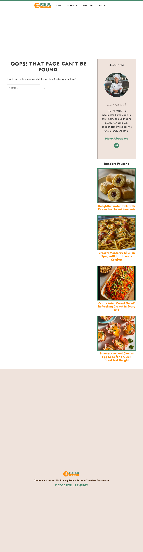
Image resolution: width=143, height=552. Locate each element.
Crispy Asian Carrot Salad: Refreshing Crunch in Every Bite (116, 306)
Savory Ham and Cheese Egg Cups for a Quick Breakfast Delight (117, 356)
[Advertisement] (71, 30)
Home (58, 5)
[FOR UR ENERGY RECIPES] (42, 5)
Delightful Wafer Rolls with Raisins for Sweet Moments (116, 207)
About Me (88, 5)
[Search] (44, 88)
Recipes (70, 5)
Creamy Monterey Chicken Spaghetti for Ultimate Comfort (116, 256)
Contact (103, 5)
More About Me (116, 138)
